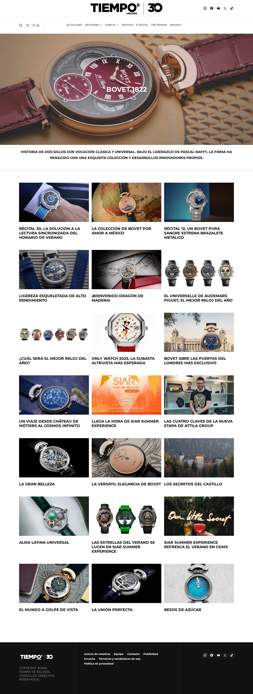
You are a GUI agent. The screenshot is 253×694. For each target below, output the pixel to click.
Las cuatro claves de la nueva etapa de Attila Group (198, 423)
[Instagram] (205, 8)
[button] (20, 25)
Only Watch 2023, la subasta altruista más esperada (123, 360)
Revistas (127, 25)
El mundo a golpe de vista (48, 609)
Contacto (133, 654)
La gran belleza (37, 484)
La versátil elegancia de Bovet (126, 484)
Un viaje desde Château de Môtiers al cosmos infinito (49, 423)
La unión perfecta (112, 609)
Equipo (119, 654)
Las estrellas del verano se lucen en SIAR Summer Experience (123, 547)
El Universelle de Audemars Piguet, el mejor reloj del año (198, 298)
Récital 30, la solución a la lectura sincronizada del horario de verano (49, 233)
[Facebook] (212, 8)
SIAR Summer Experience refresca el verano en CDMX (196, 544)
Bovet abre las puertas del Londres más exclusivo (195, 360)
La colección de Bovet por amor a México (121, 230)
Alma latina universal (44, 542)
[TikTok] (232, 8)
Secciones (92, 25)
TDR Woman (159, 25)
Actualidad (74, 25)
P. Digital (142, 25)
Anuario (89, 658)
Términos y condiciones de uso (119, 658)
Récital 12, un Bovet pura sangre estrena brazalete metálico (193, 233)
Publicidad (150, 654)
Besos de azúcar (182, 609)
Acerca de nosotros (97, 654)
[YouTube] (218, 8)
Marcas (110, 25)
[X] (225, 8)
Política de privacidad (99, 663)
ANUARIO (175, 25)
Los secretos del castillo (193, 484)
